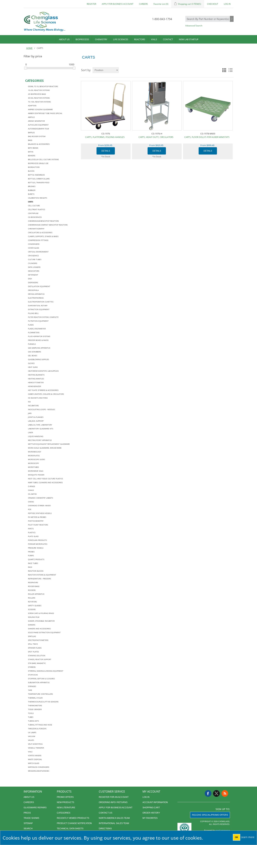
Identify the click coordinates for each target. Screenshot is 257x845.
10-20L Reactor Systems (39, 90)
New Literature (66, 807)
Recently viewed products (73, 818)
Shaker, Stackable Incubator (41, 621)
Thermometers (35, 705)
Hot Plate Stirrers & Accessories (43, 390)
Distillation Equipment (39, 286)
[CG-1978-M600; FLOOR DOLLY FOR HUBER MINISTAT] (207, 105)
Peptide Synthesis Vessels (40, 513)
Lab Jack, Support (36, 421)
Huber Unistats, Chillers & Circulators (46, 394)
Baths (30, 151)
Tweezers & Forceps (37, 728)
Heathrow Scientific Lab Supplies (43, 371)
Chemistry (101, 39)
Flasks (31, 324)
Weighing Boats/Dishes (38, 771)
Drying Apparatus (36, 294)
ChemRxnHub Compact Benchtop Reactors (47, 224)
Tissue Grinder (35, 709)
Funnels (32, 344)
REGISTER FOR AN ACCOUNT (113, 797)
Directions (105, 828)
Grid (224, 70)
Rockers (31, 590)
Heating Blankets (36, 374)
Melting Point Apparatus (40, 440)
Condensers (33, 244)
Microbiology (34, 451)
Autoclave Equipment (38, 125)
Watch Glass (33, 763)
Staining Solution (36, 655)
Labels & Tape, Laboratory (40, 424)
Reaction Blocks (35, 571)
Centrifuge (33, 213)
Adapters (32, 105)
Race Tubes (33, 563)
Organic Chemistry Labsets (40, 498)
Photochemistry (36, 521)
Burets (31, 194)
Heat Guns (33, 367)
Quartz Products (36, 559)
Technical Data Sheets (70, 828)
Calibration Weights (37, 198)
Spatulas (32, 636)
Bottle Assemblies (36, 175)
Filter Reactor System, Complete (43, 317)
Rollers (31, 598)
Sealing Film (33, 617)
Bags (30, 140)
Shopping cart (151, 807)
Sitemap (28, 823)
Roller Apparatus (36, 594)
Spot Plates (33, 651)
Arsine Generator (36, 121)
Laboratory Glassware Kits (40, 428)
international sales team (114, 823)
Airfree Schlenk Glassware (40, 109)
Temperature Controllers (40, 694)
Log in (227, 3)
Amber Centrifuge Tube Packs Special (45, 113)
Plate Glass (33, 536)
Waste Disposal (35, 759)
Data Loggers (34, 267)
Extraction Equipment (38, 309)
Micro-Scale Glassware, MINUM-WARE (45, 448)
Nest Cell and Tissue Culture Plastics (45, 478)
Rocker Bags (33, 586)
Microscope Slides (36, 459)
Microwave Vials (35, 471)
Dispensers (33, 282)
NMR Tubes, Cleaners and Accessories (45, 482)
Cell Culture (34, 205)
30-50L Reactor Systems (39, 98)
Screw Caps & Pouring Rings (41, 613)
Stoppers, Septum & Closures (41, 678)
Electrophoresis (36, 298)
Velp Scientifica (35, 744)
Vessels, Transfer (36, 748)
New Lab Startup (188, 39)
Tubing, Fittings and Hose (40, 724)
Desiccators (33, 271)
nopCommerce (223, 830)
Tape (30, 690)
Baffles (31, 132)
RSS (225, 793)
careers (143, 3)
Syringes (32, 686)
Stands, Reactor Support (39, 659)
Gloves (31, 363)
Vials (154, 39)
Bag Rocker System (36, 136)
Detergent (33, 274)
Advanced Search (193, 25)
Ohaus (31, 490)
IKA (29, 401)
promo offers (65, 797)
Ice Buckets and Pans (38, 398)
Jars (29, 413)
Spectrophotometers (38, 640)
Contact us (105, 813)
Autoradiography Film (38, 128)
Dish (30, 278)
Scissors (31, 609)
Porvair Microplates (37, 544)
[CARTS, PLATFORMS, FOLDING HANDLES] (105, 105)
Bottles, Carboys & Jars (38, 178)
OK (236, 837)
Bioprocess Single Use (38, 163)
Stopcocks (33, 674)
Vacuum (31, 736)
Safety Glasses (34, 605)
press (27, 813)
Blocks (31, 171)
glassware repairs (35, 807)
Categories (63, 813)
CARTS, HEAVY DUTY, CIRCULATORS (155, 137)
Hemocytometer (36, 382)
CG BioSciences (35, 217)
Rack (30, 567)
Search (232, 19)
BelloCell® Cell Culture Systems (43, 159)
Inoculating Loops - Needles (41, 409)
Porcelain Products (37, 540)
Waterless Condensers (38, 767)
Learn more (247, 837)
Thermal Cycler (35, 698)
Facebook (208, 793)
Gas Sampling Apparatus (39, 348)
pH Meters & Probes (37, 517)
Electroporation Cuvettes (40, 301)
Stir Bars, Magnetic (37, 663)
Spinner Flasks (34, 648)
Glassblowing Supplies (38, 359)
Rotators (32, 601)
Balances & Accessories (38, 144)
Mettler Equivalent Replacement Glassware (49, 444)
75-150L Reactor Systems (39, 101)
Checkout (212, 3)
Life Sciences (120, 39)
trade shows (31, 818)
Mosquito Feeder (36, 474)
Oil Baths (32, 494)
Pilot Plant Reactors (38, 524)
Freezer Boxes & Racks (38, 340)
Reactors (139, 39)
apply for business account (117, 3)
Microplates (34, 455)
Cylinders (32, 263)
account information (155, 802)
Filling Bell (33, 313)
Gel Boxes (32, 355)
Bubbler (31, 190)
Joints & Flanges (35, 417)
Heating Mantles (36, 378)
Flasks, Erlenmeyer (37, 328)
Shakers (31, 624)
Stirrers (31, 667)
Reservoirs (33, 582)
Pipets (31, 528)
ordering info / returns (113, 802)
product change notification (74, 823)
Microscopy (33, 463)
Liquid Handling (35, 436)
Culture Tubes (34, 259)
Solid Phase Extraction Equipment (44, 632)
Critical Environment (38, 251)
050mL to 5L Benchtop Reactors (43, 86)
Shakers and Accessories (39, 628)
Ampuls (31, 117)
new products (65, 802)
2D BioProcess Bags (37, 94)
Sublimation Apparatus (38, 682)
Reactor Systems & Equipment (42, 574)
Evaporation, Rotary (38, 305)
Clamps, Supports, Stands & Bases (43, 236)
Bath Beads (33, 148)
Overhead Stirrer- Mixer (39, 505)
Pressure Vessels (35, 548)
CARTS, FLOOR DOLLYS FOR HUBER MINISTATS (207, 137)
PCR (29, 509)
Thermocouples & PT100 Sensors (43, 701)
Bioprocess (82, 39)
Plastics (31, 532)
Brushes (31, 186)
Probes (31, 551)
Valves (31, 740)
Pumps (31, 555)
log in (145, 797)
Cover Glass (33, 248)
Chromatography (36, 228)
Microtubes (33, 467)
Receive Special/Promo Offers (210, 815)
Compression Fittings (38, 240)
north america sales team (114, 818)
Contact (168, 39)
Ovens (31, 501)
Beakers (31, 155)
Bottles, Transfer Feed (38, 182)
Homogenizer (34, 386)
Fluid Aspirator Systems (39, 336)
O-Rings (31, 486)
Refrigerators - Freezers (39, 578)
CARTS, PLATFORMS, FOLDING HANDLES (105, 137)
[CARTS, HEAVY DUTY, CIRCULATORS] (156, 105)
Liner (30, 432)
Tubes (30, 717)
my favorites (150, 818)
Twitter (216, 793)
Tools (31, 713)
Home (29, 48)
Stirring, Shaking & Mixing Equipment (45, 671)
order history (151, 813)
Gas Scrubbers (34, 351)
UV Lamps (32, 732)
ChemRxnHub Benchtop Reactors (43, 221)
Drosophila (33, 290)
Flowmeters (33, 332)
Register (91, 3)
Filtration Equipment (38, 321)
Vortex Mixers (34, 755)
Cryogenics (33, 255)
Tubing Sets (33, 721)
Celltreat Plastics (36, 209)
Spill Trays (33, 644)
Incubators (33, 405)
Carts (30, 201)
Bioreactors (34, 167)
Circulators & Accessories (40, 232)
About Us (64, 39)
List (230, 70)
